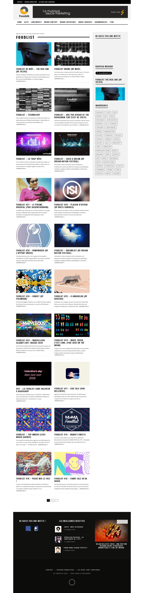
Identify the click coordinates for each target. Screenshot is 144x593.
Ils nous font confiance (47, 2)
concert (114, 123)
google (116, 139)
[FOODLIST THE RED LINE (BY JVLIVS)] (110, 100)
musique (99, 154)
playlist (116, 154)
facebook (109, 135)
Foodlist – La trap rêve (29, 158)
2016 (115, 112)
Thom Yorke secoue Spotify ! (76, 548)
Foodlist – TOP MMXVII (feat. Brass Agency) (31, 435)
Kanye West (116, 142)
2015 (108, 112)
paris (108, 154)
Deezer (99, 131)
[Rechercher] (116, 0)
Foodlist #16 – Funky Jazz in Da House (70, 480)
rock (98, 162)
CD (106, 123)
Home (19, 22)
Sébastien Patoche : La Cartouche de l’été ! (74, 538)
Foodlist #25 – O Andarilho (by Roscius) (70, 297)
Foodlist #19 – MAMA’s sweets (70, 434)
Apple (112, 116)
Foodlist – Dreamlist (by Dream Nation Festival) (71, 251)
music (115, 150)
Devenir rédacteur (31, 2)
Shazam (99, 165)
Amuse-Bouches (85, 22)
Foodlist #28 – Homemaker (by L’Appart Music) (32, 251)
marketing (107, 146)
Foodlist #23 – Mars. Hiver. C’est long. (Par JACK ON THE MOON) (69, 343)
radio (104, 158)
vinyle (108, 173)
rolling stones (108, 162)
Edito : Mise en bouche (73, 527)
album (99, 116)
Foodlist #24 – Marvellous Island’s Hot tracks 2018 (30, 341)
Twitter (99, 173)
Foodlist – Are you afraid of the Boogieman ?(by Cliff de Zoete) (71, 116)
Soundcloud (109, 165)
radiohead (113, 158)
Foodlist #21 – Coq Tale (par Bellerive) (69, 390)
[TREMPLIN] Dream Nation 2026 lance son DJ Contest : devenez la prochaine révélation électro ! (111, 546)
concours (100, 127)
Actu (26, 22)
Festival (118, 135)
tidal (118, 169)
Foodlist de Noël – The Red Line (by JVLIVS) (32, 70)
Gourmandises (101, 22)
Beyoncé (99, 123)
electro (99, 135)
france (108, 139)
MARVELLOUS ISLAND (103, 150)
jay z (107, 142)
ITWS (112, 22)
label (98, 146)
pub (98, 158)
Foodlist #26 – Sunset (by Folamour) (29, 297)
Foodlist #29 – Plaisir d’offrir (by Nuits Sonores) (71, 206)
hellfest (100, 142)
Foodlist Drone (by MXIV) (67, 68)
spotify (120, 165)
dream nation (109, 131)
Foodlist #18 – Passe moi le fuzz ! (33, 480)
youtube (116, 173)
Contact (20, 2)
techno (109, 169)
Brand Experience (68, 22)
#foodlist (100, 112)
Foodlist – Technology (28, 114)
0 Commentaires (69, 529)
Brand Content (51, 22)
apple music (101, 120)
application (112, 120)
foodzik (99, 139)
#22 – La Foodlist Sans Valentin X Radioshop (33, 390)
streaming (100, 169)
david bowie (111, 127)
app (105, 116)
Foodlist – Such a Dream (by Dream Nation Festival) (69, 160)
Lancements (36, 22)
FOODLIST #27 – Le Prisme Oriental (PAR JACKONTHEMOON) (32, 206)
